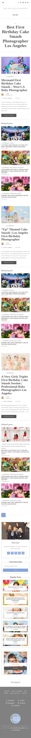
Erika (8, 93)
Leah (8, 243)
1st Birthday (10, 76)
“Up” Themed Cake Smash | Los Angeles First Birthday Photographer (14, 234)
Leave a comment (7, 98)
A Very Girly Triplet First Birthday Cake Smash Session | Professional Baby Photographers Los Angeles (14, 385)
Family (19, 193)
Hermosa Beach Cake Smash (15, 587)
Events (4, 444)
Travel (12, 143)
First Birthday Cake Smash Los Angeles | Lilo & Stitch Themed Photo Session (15, 627)
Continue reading (9, 115)
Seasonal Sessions (15, 446)
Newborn (15, 643)
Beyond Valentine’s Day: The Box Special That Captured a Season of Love (15, 452)
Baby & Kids (13, 167)
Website (6, 691)
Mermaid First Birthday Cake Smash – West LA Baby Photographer (14, 85)
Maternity (15, 602)
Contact (24, 693)
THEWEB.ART (16, 730)
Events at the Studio (13, 444)
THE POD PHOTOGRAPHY (17, 728)
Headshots (20, 167)
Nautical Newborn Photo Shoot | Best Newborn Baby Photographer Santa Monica (15, 640)
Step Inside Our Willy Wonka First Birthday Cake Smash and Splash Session (15, 171)
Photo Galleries (17, 691)
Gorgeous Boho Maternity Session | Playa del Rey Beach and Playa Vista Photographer (15, 599)
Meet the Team (15, 693)
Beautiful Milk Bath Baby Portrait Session (15, 613)
